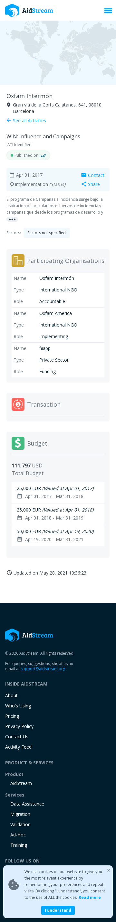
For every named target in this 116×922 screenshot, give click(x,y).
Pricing (12, 716)
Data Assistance (27, 804)
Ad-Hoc (18, 835)
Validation (20, 824)
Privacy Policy (19, 726)
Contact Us (16, 736)
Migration (20, 814)
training (18, 845)
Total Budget (28, 473)
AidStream (21, 783)
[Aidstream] (29, 10)
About (11, 695)
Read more (90, 897)
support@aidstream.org (43, 668)
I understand (58, 910)
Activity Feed (18, 747)
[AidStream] (29, 635)
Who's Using (18, 706)
